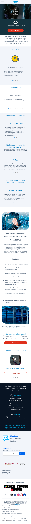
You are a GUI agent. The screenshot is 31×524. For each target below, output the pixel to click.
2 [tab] (14, 80)
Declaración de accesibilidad (7, 516)
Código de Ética (24, 518)
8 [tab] (21, 108)
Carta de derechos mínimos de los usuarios (11, 518)
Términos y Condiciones (13, 327)
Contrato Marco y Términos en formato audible (11, 513)
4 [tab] (17, 80)
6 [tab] (17, 108)
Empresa (25, 520)
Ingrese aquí (17, 504)
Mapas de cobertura (19, 516)
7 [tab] (19, 108)
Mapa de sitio (16, 515)
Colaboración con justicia (7, 515)
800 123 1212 (17, 395)
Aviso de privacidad (6, 507)
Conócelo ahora (15, 373)
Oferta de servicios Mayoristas (8, 511)
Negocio (19, 520)
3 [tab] (12, 108)
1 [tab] (12, 80)
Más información (15, 30)
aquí (26, 326)
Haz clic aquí (15, 342)
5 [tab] (19, 80)
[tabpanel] (16, 64)
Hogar (14, 520)
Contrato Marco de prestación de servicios (10, 509)
